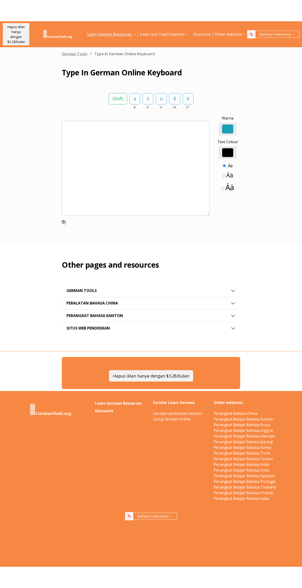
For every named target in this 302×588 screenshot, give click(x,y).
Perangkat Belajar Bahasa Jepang (243, 441)
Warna (228, 118)
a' (135, 107)
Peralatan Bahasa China (92, 303)
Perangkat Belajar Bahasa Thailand (245, 487)
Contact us (195, 546)
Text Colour (227, 141)
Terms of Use (174, 546)
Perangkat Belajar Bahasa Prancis (243, 492)
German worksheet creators (177, 413)
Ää (230, 165)
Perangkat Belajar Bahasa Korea (242, 447)
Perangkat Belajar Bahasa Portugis (245, 481)
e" (188, 107)
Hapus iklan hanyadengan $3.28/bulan (16, 34)
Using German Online (172, 419)
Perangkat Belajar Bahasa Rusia (242, 424)
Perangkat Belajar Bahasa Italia (241, 498)
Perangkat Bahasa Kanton (95, 315)
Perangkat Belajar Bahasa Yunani (243, 458)
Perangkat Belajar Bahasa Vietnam (244, 436)
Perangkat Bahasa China (235, 413)
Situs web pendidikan (88, 328)
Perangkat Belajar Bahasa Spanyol (244, 475)
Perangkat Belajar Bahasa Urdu (241, 470)
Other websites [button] (228, 34)
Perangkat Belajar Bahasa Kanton (243, 419)
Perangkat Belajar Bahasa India (241, 464)
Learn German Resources (118, 403)
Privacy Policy (150, 546)
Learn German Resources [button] (110, 34)
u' (161, 107)
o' (148, 107)
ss (174, 107)
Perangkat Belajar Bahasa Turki (242, 453)
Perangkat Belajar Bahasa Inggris (243, 430)
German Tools (74, 53)
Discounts (202, 34)
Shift (118, 98)
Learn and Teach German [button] (163, 34)
